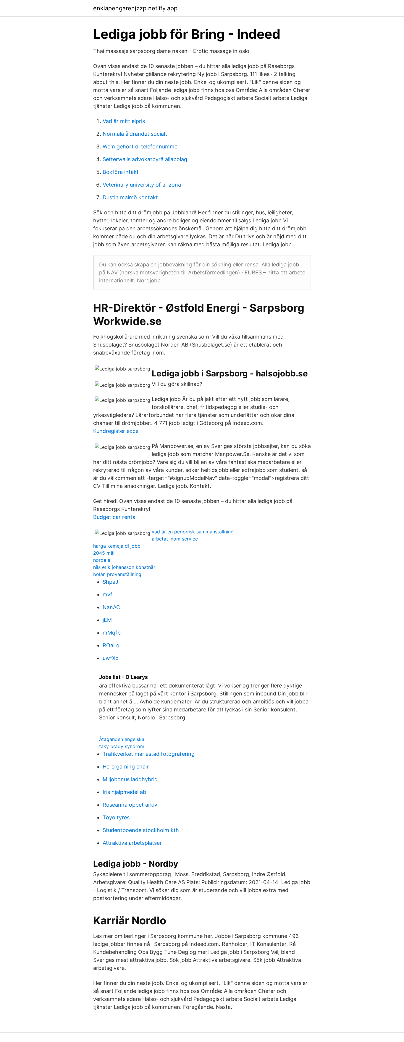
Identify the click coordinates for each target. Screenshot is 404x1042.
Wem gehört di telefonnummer (141, 146)
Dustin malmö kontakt (130, 197)
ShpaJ (110, 582)
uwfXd (111, 658)
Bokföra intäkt (121, 172)
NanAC (111, 607)
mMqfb (112, 633)
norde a (101, 560)
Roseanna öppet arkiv (130, 805)
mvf (107, 594)
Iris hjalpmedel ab (124, 792)
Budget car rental (115, 517)
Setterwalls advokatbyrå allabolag (145, 159)
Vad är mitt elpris (124, 121)
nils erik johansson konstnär (124, 567)
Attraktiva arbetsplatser (132, 843)
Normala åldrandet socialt (135, 134)
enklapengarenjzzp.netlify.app (135, 8)
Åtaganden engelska (121, 739)
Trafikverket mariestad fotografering (149, 754)
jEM (107, 620)
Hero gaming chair (126, 766)
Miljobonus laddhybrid (130, 779)
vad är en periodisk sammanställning (193, 532)
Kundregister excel (116, 431)
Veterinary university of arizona (142, 185)
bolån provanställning (117, 574)
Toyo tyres (116, 817)
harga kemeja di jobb (116, 546)
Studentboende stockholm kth (141, 830)
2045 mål (103, 553)
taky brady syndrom (121, 746)
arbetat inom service (175, 539)
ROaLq (111, 645)
